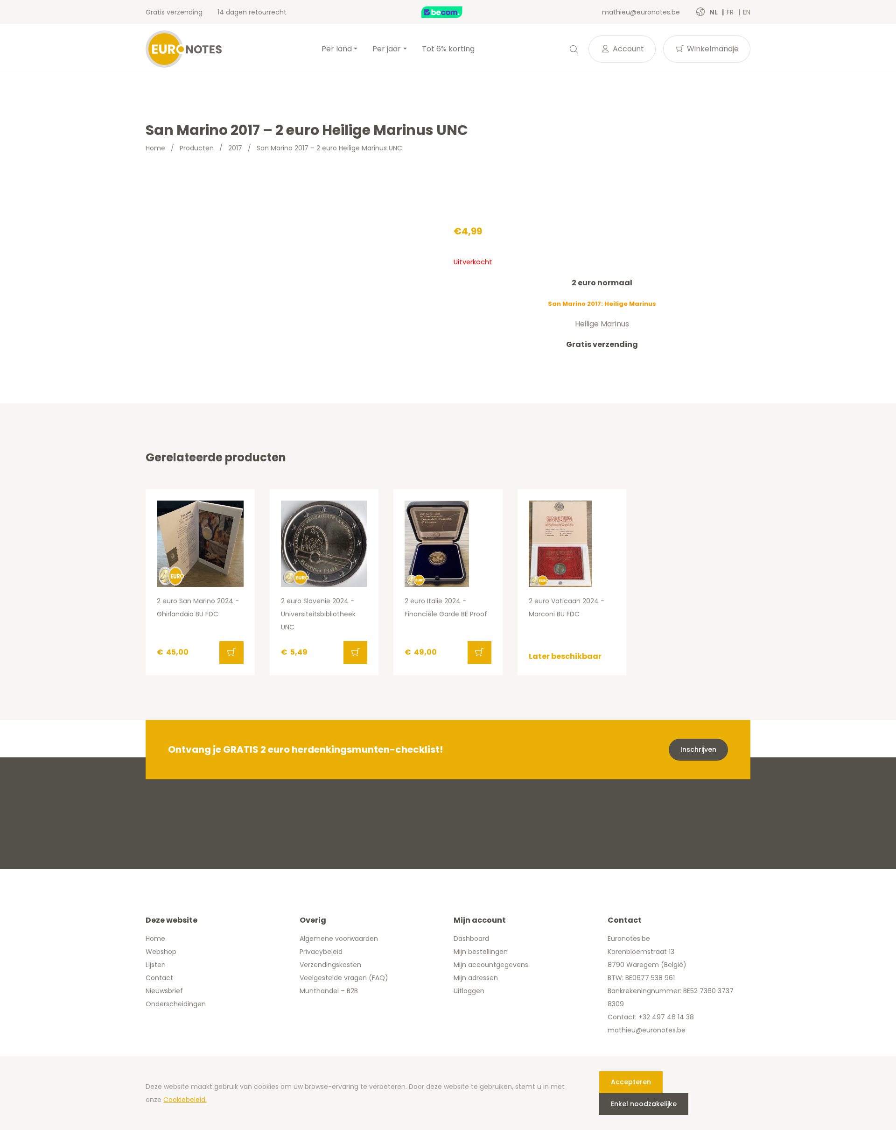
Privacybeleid (321, 951)
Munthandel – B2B (329, 991)
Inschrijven (698, 749)
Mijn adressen (476, 977)
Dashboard (471, 938)
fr (731, 12)
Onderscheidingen (176, 1004)
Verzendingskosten (330, 964)
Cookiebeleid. (185, 1099)
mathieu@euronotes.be (641, 12)
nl (714, 12)
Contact (159, 977)
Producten (197, 148)
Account (627, 48)
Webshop (161, 951)
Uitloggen (469, 991)
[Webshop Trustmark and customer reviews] (452, 12)
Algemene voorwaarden (339, 938)
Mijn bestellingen (481, 951)
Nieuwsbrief (164, 991)
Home (155, 148)
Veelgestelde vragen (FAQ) (344, 977)
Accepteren (631, 1082)
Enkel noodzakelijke (644, 1104)
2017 (235, 148)
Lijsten (156, 964)
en (746, 12)
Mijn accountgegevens (491, 964)
